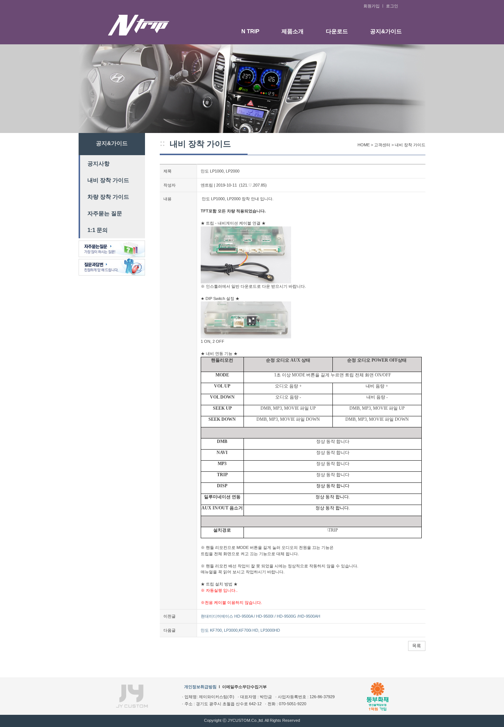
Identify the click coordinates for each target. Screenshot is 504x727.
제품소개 (293, 31)
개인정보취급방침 (200, 687)
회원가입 (371, 6)
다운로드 (337, 31)
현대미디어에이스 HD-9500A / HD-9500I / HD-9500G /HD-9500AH (260, 616)
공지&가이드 (386, 31)
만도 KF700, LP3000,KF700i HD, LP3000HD (240, 630)
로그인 (392, 6)
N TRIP (250, 31)
